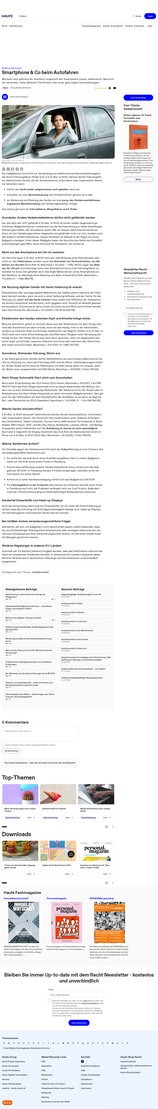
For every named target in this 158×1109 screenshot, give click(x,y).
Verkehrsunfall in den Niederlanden (77, 630)
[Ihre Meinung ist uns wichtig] (7, 1102)
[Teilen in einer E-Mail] (4, 169)
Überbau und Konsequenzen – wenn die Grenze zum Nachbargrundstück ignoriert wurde (29, 683)
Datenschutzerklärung (90, 1003)
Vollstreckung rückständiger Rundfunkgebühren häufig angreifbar (30, 628)
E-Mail (50, 990)
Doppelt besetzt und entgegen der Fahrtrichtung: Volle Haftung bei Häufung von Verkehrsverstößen (86, 658)
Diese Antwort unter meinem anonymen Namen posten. (31, 745)
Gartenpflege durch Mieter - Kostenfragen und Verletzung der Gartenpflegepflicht (30, 695)
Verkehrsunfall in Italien (72, 603)
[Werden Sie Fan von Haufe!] (82, 1061)
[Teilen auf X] (8, 169)
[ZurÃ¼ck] (107, 827)
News (5, 87)
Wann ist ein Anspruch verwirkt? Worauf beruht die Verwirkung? (29, 651)
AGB (85, 1001)
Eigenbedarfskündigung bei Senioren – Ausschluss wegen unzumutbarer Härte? (29, 607)
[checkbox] (3, 744)
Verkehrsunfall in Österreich (74, 648)
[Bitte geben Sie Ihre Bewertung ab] (104, 88)
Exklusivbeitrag (12, 817)
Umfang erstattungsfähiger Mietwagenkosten (82, 677)
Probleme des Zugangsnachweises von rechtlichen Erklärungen (29, 663)
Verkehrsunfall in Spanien (72, 612)
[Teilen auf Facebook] (13, 169)
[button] (150, 16)
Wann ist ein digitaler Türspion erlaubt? (23, 618)
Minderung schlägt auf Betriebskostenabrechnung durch (28, 639)
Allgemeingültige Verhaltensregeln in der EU (81, 594)
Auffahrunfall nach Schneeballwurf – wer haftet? (83, 669)
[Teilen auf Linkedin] (22, 169)
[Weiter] (112, 827)
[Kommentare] (115, 88)
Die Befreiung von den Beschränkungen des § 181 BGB (30, 673)
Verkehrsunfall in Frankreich (74, 621)
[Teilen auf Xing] (17, 169)
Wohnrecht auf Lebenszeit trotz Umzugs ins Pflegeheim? (25, 595)
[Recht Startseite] (8, 16)
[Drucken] (110, 88)
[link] (4, 26)
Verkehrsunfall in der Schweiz (74, 639)
